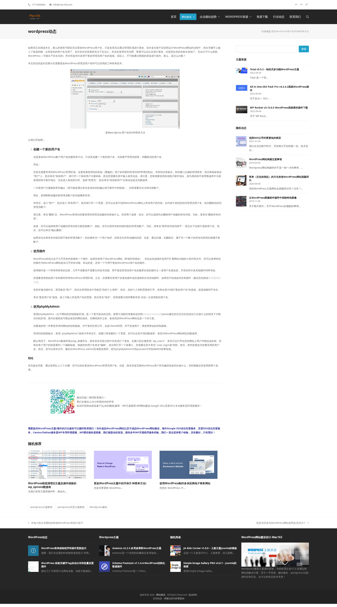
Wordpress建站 (98, 507)
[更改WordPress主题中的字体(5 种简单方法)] (123, 464)
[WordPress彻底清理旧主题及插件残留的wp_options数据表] (57, 464)
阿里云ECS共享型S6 (174, 598)
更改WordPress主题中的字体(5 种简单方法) (120, 483)
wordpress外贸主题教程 (71, 507)
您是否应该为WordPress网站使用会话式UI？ (281, 523)
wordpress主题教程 (41, 507)
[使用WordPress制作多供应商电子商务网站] (188, 464)
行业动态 (266, 31)
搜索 (303, 49)
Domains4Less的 (152, 314)
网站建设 (160, 594)
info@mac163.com (62, 4)
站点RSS (193, 594)
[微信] (301, 5)
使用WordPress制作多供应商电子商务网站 (185, 483)
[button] (307, 16)
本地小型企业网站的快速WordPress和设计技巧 (55, 523)
